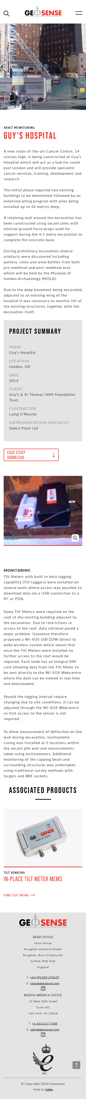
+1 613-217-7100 (44, 1023)
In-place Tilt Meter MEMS (33, 879)
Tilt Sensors (14, 872)
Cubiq (49, 1089)
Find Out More (16, 895)
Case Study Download (16, 455)
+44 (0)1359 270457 (44, 977)
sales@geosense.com (44, 983)
